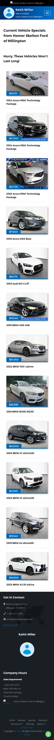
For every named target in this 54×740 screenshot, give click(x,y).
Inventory (42, 720)
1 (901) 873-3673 (11, 685)
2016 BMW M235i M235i (20, 411)
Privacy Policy (27, 727)
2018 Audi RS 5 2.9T (17, 283)
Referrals (30, 724)
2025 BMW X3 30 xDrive (20, 584)
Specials (32, 720)
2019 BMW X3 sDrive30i (20, 543)
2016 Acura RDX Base (18, 238)
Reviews (21, 720)
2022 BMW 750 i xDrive (20, 366)
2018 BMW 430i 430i (18, 325)
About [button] (40, 724)
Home (12, 720)
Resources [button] (16, 724)
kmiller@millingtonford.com (20, 619)
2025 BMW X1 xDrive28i (20, 453)
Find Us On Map (10, 625)
